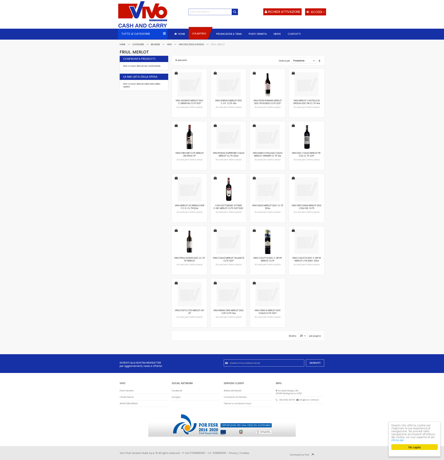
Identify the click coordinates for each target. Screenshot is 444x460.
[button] (176, 73)
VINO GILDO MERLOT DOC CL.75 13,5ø (267, 207)
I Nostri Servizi (127, 397)
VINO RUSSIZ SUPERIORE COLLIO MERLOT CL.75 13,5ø (228, 154)
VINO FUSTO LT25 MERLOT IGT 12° (189, 312)
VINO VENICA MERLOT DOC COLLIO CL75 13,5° (267, 312)
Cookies (244, 453)
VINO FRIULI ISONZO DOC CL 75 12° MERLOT (189, 259)
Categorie (138, 44)
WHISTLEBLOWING (129, 403)
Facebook (177, 390)
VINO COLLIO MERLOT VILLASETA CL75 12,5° (228, 259)
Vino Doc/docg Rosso (191, 44)
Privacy (233, 453)
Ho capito (414, 447)
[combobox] (213, 12)
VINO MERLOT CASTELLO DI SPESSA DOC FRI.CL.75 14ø (306, 102)
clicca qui (397, 440)
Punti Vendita (127, 390)
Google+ (176, 397)
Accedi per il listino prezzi (190, 107)
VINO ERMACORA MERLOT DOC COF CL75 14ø (228, 312)
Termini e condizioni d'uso (237, 403)
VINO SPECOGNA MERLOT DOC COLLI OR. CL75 (307, 207)
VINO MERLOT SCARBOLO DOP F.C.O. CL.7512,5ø (189, 207)
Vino (169, 44)
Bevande (155, 44)
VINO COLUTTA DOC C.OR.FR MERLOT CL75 (267, 259)
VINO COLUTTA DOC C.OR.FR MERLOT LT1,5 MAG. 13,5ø (306, 259)
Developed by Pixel (300, 454)
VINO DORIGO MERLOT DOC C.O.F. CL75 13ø (228, 102)
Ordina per (284, 60)
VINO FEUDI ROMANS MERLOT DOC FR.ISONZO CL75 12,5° (267, 102)
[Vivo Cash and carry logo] (151, 15)
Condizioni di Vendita (235, 397)
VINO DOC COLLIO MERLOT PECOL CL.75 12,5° (307, 154)
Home (123, 44)
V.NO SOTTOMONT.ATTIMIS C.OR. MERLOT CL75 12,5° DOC (229, 207)
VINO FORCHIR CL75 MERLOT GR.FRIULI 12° (189, 154)
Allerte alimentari (232, 390)
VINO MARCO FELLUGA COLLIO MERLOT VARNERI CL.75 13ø (267, 154)
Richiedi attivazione (284, 12)
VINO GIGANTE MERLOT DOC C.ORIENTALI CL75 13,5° (189, 102)
